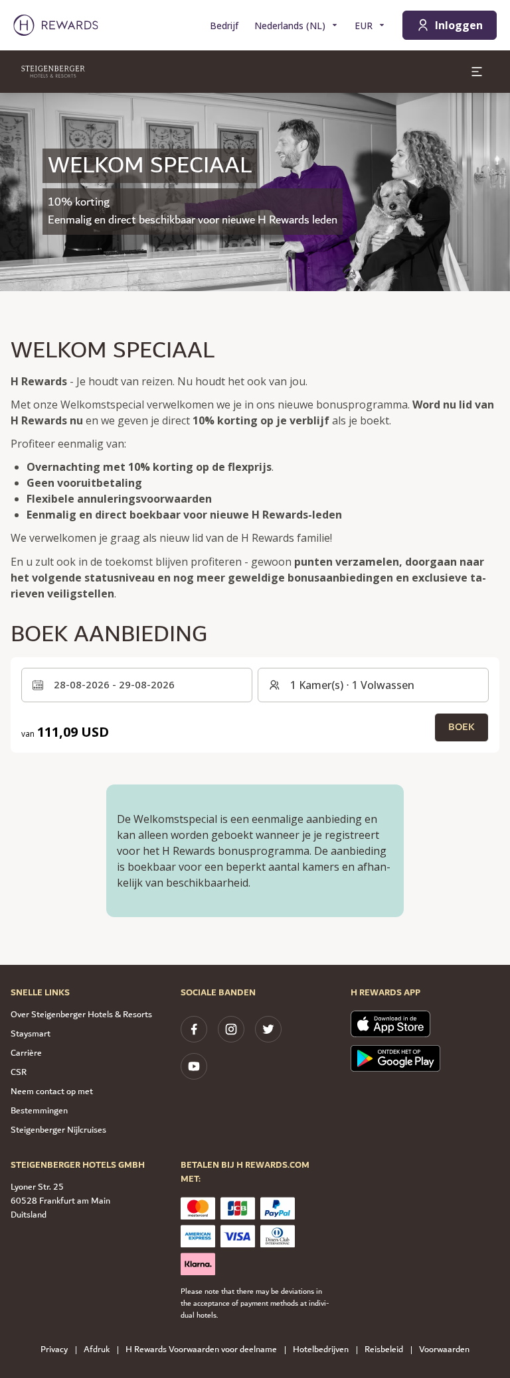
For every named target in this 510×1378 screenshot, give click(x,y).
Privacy (54, 1350)
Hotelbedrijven (321, 1350)
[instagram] (231, 1029)
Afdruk (97, 1350)
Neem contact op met (52, 1091)
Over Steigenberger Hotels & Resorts (81, 1015)
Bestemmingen (39, 1111)
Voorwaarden (444, 1350)
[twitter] (268, 1029)
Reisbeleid (384, 1350)
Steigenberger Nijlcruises (58, 1130)
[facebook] (194, 1029)
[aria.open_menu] (477, 72)
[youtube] (194, 1066)
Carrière (26, 1053)
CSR (19, 1072)
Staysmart (30, 1034)
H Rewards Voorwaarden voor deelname (201, 1350)
